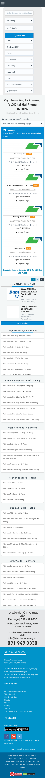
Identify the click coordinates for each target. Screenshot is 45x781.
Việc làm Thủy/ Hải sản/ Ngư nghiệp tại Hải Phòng (21, 594)
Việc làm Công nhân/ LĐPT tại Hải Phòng (18, 433)
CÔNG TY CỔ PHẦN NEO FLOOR (23, 158)
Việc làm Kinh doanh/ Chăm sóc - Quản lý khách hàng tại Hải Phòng (21, 456)
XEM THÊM (24, 323)
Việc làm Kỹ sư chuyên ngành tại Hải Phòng (19, 438)
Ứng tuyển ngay (23, 169)
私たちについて (10, 709)
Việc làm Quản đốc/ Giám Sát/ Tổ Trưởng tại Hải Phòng (21, 520)
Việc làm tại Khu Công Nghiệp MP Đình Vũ (18, 397)
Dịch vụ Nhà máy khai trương (15, 663)
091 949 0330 (22, 643)
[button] (19, 20)
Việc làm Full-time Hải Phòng (13, 483)
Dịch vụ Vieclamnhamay (13, 660)
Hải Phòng (14, 162)
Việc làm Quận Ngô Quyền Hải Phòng (17, 341)
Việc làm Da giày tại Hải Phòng (14, 577)
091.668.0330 (12, 675)
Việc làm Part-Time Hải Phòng (14, 488)
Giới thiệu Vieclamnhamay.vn (15, 691)
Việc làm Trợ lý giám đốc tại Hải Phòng (17, 450)
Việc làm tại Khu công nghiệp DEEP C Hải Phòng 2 (21, 419)
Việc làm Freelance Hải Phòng (14, 494)
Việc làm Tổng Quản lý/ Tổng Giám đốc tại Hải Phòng (20, 545)
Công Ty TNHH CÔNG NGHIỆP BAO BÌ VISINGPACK (29, 309)
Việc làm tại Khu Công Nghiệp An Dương (18, 414)
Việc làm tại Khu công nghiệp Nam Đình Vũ (19, 408)
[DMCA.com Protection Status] (29, 774)
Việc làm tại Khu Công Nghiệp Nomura (17, 391)
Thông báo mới (9, 694)
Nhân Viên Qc (22, 248)
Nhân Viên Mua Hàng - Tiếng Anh (22, 185)
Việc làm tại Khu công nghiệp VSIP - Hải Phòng (20, 403)
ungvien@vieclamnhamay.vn (20, 677)
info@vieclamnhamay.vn (18, 672)
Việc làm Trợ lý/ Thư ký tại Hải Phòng (17, 533)
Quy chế (7, 703)
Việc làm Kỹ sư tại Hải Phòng (14, 527)
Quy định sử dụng (10, 697)
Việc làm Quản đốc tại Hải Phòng (15, 444)
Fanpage (13, 619)
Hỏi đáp (7, 700)
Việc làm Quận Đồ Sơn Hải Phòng (15, 364)
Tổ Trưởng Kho (22, 154)
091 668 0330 (29, 619)
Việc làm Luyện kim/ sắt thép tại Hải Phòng (19, 572)
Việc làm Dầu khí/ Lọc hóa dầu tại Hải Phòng (19, 600)
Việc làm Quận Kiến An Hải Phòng (15, 358)
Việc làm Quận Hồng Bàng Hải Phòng (16, 336)
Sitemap (7, 706)
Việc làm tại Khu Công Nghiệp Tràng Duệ (18, 386)
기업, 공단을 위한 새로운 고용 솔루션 (18, 711)
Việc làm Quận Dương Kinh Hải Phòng (17, 369)
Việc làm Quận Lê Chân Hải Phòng (15, 347)
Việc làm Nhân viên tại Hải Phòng (15, 513)
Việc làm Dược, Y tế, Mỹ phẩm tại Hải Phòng (19, 589)
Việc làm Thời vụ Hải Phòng (13, 500)
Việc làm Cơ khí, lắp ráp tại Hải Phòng (17, 566)
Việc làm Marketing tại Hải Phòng (15, 464)
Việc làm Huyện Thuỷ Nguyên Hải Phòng (18, 375)
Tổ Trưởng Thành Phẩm (22, 217)
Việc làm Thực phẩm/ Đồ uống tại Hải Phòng (19, 605)
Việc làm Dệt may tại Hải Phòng (14, 583)
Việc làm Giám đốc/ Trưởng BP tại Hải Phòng (20, 538)
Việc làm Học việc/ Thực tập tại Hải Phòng (18, 553)
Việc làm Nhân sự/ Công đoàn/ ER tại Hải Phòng (21, 470)
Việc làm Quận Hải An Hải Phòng (15, 353)
